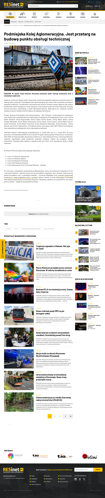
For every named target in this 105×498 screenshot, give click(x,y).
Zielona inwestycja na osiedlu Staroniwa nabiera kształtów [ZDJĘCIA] (53, 398)
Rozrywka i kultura (29, 21)
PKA (16, 228)
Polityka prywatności (66, 476)
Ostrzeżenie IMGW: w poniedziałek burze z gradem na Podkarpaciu (94, 71)
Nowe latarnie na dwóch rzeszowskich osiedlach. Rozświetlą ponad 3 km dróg (53, 333)
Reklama (47, 476)
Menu (96, 6)
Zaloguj (88, 6)
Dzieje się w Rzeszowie (84, 279)
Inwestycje (20, 21)
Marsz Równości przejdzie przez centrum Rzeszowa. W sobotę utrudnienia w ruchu (54, 269)
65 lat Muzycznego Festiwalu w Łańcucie (94, 306)
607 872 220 (8, 478)
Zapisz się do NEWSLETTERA (72, 1)
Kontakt (33, 481)
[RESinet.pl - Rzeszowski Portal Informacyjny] (13, 7)
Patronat (48, 481)
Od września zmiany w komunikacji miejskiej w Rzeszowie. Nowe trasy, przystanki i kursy (51, 377)
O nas (32, 476)
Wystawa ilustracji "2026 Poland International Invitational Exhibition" (94, 288)
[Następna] (65, 416)
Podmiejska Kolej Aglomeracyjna (30, 228)
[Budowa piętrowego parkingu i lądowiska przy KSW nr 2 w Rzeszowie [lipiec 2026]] (88, 194)
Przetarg (8, 228)
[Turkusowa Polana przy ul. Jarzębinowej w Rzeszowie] (88, 213)
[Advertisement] (88, 118)
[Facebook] (81, 480)
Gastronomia (38, 21)
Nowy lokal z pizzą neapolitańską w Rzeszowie (94, 232)
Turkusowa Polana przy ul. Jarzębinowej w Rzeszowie (85, 219)
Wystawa (90, 283)
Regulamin (62, 478)
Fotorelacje (80, 182)
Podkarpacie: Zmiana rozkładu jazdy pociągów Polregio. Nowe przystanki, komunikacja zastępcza (94, 102)
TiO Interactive (98, 490)
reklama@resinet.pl (19, 478)
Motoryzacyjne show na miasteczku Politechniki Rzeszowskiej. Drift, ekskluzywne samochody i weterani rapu (95, 243)
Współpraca (48, 478)
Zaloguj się (32, 214)
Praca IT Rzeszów (36, 484)
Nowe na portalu (82, 53)
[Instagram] (76, 480)
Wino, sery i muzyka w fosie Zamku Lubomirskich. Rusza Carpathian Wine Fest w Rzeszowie (95, 268)
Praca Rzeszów (64, 481)
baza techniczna (49, 228)
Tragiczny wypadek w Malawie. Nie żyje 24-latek (93, 81)
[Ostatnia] (70, 416)
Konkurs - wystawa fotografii (93, 296)
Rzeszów (7, 21)
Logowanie (34, 478)
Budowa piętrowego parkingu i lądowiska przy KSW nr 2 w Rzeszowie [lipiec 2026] (86, 198)
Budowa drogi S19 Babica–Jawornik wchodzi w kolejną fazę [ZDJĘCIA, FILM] (94, 61)
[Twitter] (85, 480)
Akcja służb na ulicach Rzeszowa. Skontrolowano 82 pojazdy (50, 354)
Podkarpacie (14, 21)
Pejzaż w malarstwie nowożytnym (94, 316)
